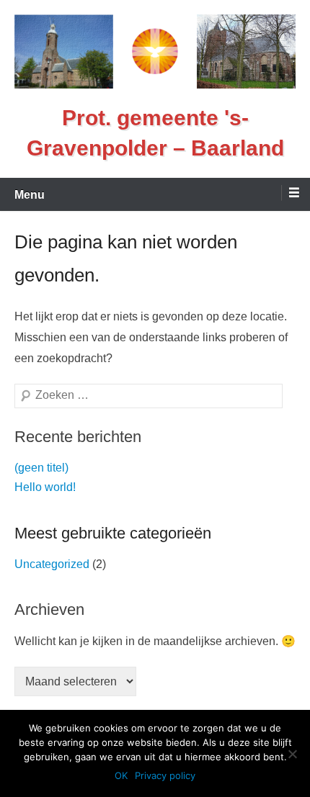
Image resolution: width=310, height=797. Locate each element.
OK (121, 775)
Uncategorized (51, 564)
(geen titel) (41, 467)
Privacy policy (165, 775)
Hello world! (45, 487)
